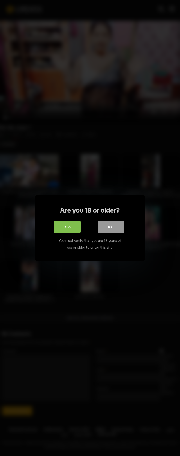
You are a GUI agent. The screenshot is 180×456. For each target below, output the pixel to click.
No (111, 227)
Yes (67, 227)
